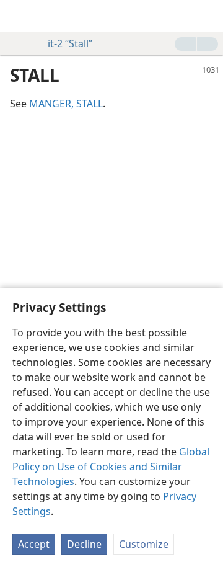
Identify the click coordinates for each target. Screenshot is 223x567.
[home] (18, 16)
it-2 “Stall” (70, 43)
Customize (143, 544)
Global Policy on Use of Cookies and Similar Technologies (110, 466)
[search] (207, 16)
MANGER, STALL (66, 103)
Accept (34, 544)
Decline (84, 544)
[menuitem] (18, 16)
